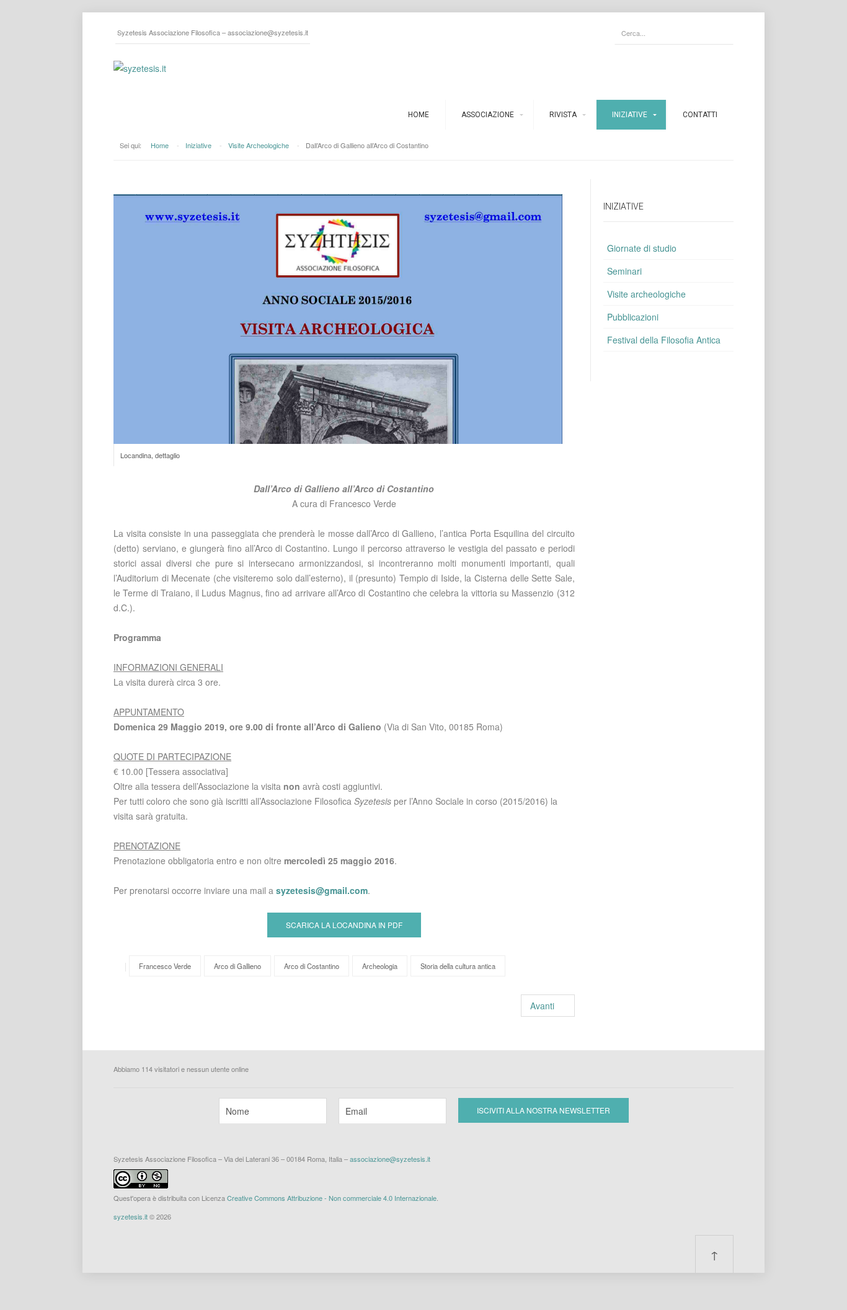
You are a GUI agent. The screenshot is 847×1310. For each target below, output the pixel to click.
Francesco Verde (165, 966)
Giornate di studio (641, 248)
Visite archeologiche (646, 294)
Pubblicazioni (633, 317)
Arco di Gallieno (237, 966)
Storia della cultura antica (457, 966)
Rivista (563, 114)
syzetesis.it (130, 1216)
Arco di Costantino (311, 966)
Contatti (700, 114)
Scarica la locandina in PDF (344, 924)
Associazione (487, 114)
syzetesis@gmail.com (322, 890)
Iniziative (629, 114)
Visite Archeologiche (258, 145)
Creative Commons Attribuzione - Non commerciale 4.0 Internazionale (332, 1198)
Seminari (624, 271)
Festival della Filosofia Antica (664, 340)
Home (418, 114)
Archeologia (379, 966)
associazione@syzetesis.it (268, 32)
